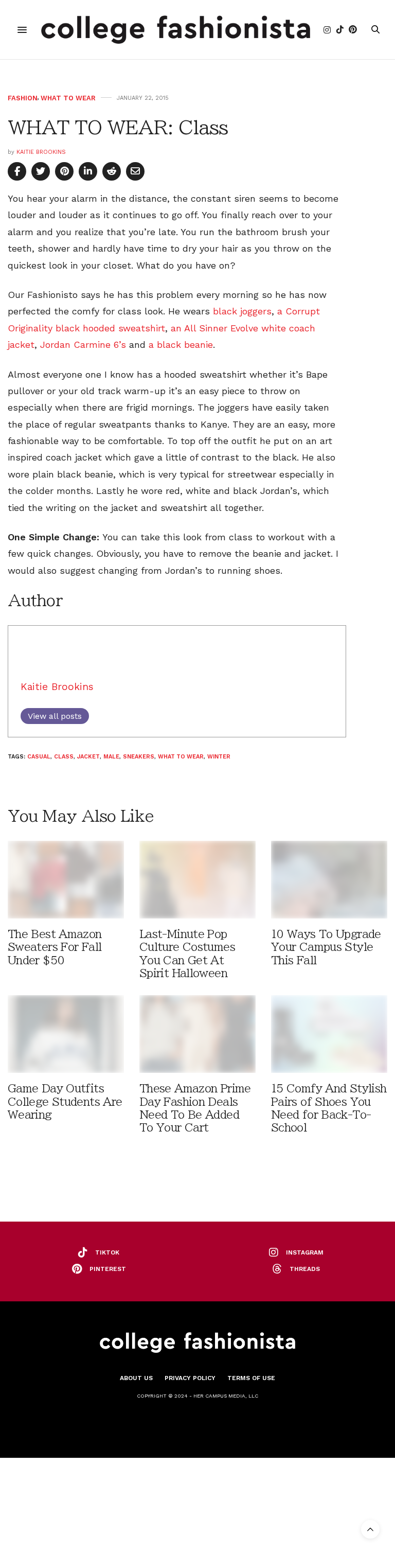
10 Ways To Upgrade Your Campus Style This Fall (326, 947)
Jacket (88, 756)
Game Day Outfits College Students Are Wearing (65, 1101)
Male (111, 756)
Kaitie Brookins (41, 152)
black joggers (242, 311)
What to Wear (68, 98)
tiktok (107, 1252)
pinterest (107, 1269)
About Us (136, 1378)
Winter (218, 756)
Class (64, 756)
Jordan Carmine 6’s (84, 344)
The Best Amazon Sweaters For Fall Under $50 (55, 947)
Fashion (23, 98)
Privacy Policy (190, 1378)
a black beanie (181, 344)
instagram (305, 1252)
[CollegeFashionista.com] (175, 29)
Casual (38, 756)
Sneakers (138, 756)
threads (305, 1269)
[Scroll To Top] (370, 1529)
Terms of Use (251, 1378)
